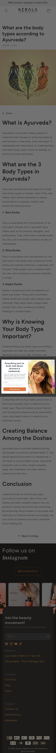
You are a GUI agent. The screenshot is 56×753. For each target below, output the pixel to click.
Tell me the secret (14, 389)
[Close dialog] (53, 361)
